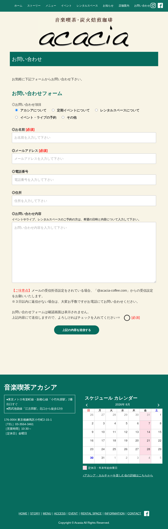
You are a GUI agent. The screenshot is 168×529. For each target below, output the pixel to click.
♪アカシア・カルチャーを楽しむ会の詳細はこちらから (118, 475)
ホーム (18, 5)
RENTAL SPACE (91, 513)
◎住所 (17, 192)
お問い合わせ (142, 5)
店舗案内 (124, 5)
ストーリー (34, 5)
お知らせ (108, 5)
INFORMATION (114, 513)
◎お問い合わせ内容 (76, 216)
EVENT (73, 513)
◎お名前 (23, 129)
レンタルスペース (87, 5)
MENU (47, 513)
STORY (35, 513)
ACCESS (60, 513)
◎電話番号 (20, 171)
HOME (23, 513)
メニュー (50, 5)
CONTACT (134, 513)
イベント (66, 5)
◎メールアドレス (30, 150)
